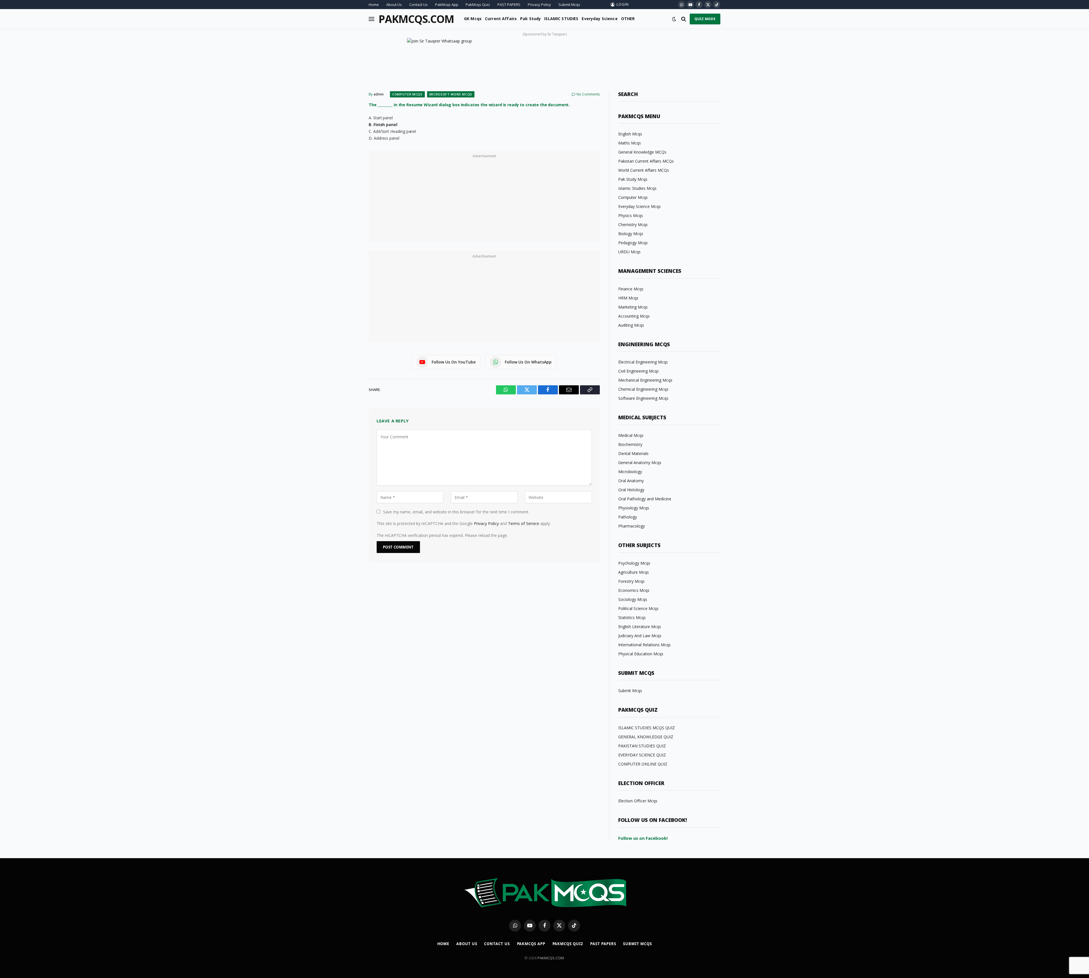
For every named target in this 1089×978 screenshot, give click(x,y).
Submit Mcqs (569, 4)
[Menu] (371, 18)
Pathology (627, 517)
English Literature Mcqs (639, 626)
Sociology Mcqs (632, 599)
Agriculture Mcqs (633, 572)
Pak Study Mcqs (632, 179)
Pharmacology (631, 526)
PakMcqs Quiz (478, 4)
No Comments (588, 94)
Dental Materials (633, 453)
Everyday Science (599, 18)
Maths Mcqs (629, 143)
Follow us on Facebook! (643, 838)
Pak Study (530, 18)
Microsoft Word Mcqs (450, 94)
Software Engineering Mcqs (643, 398)
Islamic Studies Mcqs (637, 188)
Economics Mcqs (633, 590)
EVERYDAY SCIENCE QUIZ (642, 755)
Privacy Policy (539, 4)
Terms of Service (523, 523)
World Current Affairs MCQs (643, 170)
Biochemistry (630, 444)
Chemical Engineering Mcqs (643, 389)
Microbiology (630, 471)
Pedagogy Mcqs (633, 242)
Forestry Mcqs (631, 581)
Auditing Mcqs (631, 325)
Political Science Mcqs (638, 608)
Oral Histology (631, 489)
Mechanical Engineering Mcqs (645, 380)
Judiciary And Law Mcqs (639, 635)
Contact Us (418, 4)
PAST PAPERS (508, 4)
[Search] (683, 18)
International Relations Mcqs (644, 644)
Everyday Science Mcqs (639, 206)
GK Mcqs (473, 18)
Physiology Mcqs (633, 508)
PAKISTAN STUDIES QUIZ (642, 746)
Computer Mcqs (407, 94)
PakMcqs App (446, 4)
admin (378, 94)
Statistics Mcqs (632, 617)
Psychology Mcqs (634, 563)
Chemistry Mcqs (633, 224)
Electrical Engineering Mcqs (643, 362)
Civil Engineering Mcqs (638, 371)
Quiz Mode (705, 18)
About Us (394, 4)
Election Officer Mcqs (637, 800)
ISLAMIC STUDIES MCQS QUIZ (646, 727)
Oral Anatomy (631, 480)
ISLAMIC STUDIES (561, 18)
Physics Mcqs (630, 215)
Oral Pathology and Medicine (644, 498)
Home (374, 4)
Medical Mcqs (630, 435)
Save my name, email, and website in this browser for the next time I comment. (456, 511)
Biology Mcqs (630, 233)
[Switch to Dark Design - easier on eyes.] (674, 19)
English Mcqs (630, 134)
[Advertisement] (484, 199)
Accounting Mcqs (634, 316)
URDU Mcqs (629, 251)
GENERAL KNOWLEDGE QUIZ (645, 736)
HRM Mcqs (628, 298)
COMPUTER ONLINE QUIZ (642, 764)
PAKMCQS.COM (550, 957)
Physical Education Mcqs (640, 653)
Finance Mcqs (630, 289)
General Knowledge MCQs (642, 152)
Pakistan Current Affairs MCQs (646, 161)
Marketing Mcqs (633, 307)
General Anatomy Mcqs (639, 462)
